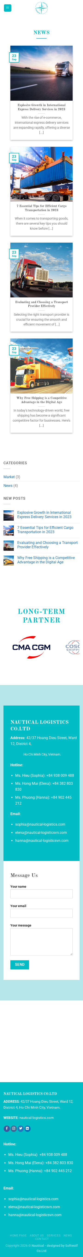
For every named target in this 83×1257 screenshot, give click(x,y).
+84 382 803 (62, 783)
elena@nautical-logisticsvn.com (41, 832)
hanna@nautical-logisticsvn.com (41, 840)
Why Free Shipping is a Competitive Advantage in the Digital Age (41, 400)
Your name (18, 887)
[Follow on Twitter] (21, 1129)
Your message (20, 925)
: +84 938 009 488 (59, 775)
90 (52, 1171)
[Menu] (8, 8)
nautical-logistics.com (36, 1118)
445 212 (64, 1171)
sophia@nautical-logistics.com (40, 824)
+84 (47, 1171)
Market (9, 477)
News (7, 485)
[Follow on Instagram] (14, 1129)
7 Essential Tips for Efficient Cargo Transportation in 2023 (42, 208)
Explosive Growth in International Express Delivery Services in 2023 (41, 107)
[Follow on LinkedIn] (27, 1129)
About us (37, 1235)
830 (18, 789)
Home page (18, 1235)
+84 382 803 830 (59, 1163)
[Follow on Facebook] (7, 1129)
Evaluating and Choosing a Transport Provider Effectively (41, 304)
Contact (42, 1239)
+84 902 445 (61, 797)
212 (18, 803)
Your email (18, 906)
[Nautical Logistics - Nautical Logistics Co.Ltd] (41, 8)
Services (53, 1235)
